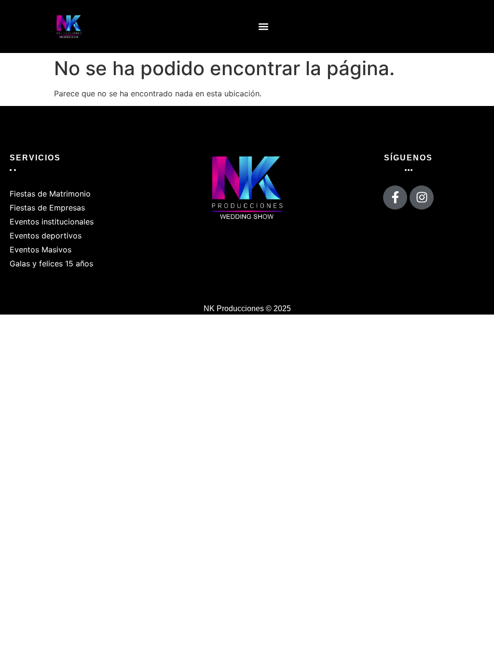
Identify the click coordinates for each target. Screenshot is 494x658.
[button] (264, 26)
